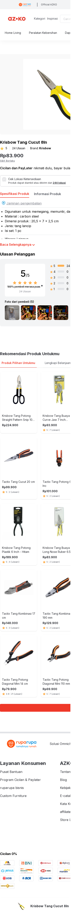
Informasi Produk (47, 194)
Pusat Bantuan (11, 772)
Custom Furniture (13, 796)
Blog (63, 780)
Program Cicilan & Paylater (20, 780)
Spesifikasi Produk (14, 194)
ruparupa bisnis (12, 788)
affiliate (65, 812)
